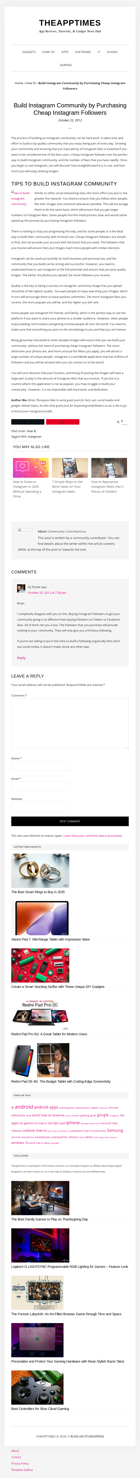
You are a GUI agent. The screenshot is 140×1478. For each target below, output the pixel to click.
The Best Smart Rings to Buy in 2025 (38, 892)
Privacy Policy (20, 1463)
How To (31, 83)
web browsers (110, 1137)
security (15, 1137)
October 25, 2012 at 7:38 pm (47, 593)
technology (99, 1137)
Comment (19, 695)
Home (19, 83)
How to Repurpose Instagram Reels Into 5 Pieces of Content (107, 487)
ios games (26, 1123)
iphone (73, 1122)
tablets (89, 1137)
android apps (46, 1107)
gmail (93, 1115)
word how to (36, 1143)
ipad (62, 1123)
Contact (16, 1457)
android (24, 1106)
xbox (47, 1143)
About (15, 1451)
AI (12, 1107)
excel (28, 1115)
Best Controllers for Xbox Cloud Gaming (40, 1409)
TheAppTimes (70, 22)
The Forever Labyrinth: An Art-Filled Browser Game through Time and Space (66, 1314)
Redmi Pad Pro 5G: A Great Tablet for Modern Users (49, 1034)
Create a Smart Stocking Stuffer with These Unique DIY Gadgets (57, 987)
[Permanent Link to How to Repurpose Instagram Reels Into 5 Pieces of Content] (109, 461)
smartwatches (59, 1137)
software (73, 1137)
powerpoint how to (81, 1130)
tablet (81, 1137)
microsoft (105, 1123)
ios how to (40, 1123)
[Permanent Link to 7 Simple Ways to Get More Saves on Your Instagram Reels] (70, 461)
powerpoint (64, 1131)
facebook (58, 1115)
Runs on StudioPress (87, 1436)
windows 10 (19, 1143)
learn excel (94, 1123)
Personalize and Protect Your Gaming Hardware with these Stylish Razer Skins (67, 1361)
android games (66, 1107)
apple (95, 1107)
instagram (34, 436)
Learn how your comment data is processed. (93, 836)
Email (16, 779)
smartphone (27, 1137)
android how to (83, 1107)
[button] (79, 65)
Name (16, 758)
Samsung (115, 1130)
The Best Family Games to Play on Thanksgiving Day (49, 1219)
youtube (54, 1143)
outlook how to (35, 1130)
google (103, 1115)
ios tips (53, 1123)
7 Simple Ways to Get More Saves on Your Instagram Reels (67, 487)
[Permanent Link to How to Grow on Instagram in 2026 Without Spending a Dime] (31, 461)
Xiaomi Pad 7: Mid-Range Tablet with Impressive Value (50, 939)
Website (16, 799)
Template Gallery (22, 1470)
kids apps (85, 1123)
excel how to (41, 1115)
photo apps (53, 1131)
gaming (84, 1115)
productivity (99, 1130)
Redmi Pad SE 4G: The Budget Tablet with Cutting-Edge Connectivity (61, 1081)
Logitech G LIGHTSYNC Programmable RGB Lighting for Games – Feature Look (69, 1267)
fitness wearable (72, 1115)
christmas (103, 1108)
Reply (21, 657)
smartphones (42, 1137)
